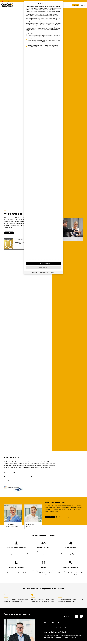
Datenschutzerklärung (39, 18)
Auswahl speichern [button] (43, 267)
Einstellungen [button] (39, 21)
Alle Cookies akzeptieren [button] (43, 263)
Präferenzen (34, 272)
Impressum (53, 272)
